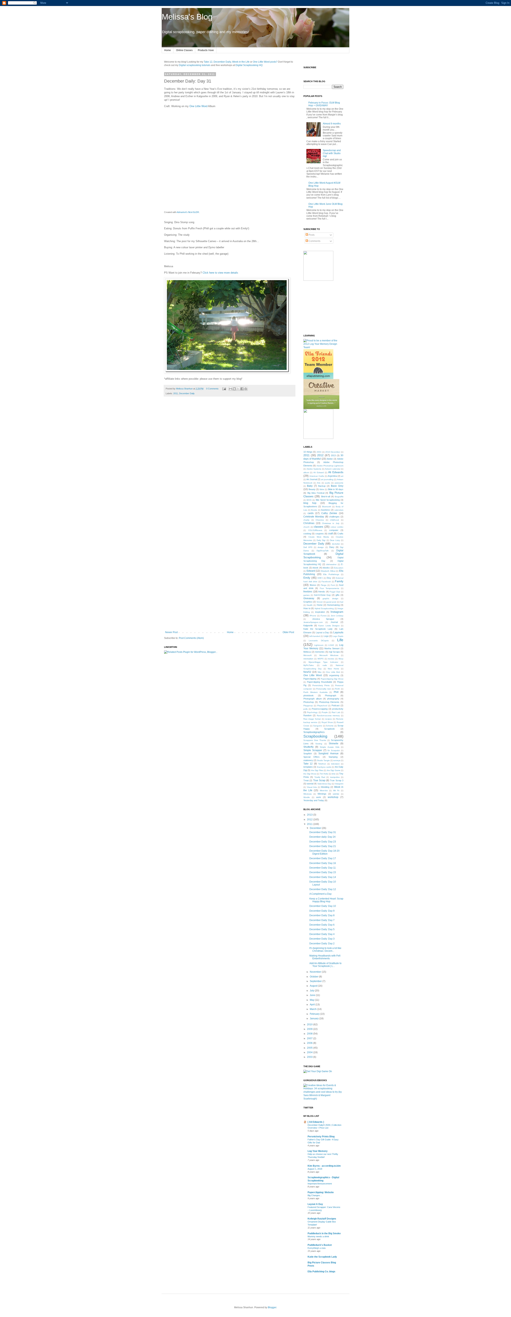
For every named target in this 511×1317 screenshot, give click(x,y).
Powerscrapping (320, 709)
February (315, 1014)
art (342, 476)
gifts (338, 595)
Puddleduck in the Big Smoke (324, 1233)
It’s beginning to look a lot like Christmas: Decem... (325, 949)
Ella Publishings (331, 574)
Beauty (312, 489)
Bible (322, 489)
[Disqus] (229, 455)
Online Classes (184, 50)
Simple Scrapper (312, 750)
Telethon (322, 764)
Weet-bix (324, 790)
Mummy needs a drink (318, 1236)
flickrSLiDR (193, 212)
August (314, 985)
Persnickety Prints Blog (321, 1136)
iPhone (313, 616)
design (321, 547)
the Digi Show (309, 774)
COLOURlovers (315, 530)
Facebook (326, 581)
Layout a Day (322, 632)
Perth (337, 689)
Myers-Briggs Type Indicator (323, 662)
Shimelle (333, 743)
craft (330, 533)
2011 (175, 393)
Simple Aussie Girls (329, 747)
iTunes (323, 616)
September (316, 981)
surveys (336, 760)
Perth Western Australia (315, 692)
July (312, 990)
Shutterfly (308, 747)
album (306, 472)
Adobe (330, 459)
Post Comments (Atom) (191, 638)
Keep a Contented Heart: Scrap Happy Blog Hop (326, 900)
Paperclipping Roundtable (319, 682)
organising (334, 675)
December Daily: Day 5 (322, 929)
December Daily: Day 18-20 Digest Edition (324, 852)
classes (318, 526)
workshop (333, 797)
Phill (336, 692)
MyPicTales (308, 665)
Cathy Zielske (329, 513)
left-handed (314, 636)
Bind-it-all (325, 496)
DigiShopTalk (323, 551)
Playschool (322, 705)
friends (321, 591)
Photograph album (312, 698)
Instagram (337, 611)
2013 (333, 455)
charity (306, 520)
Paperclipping (309, 679)
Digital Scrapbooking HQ (249, 65)
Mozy (341, 659)
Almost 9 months (332, 123)
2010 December (332, 452)
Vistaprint (339, 784)
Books (314, 510)
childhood (334, 520)
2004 (310, 1052)
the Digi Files (317, 770)
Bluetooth (326, 506)
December (316, 828)
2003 (319, 452)
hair (341, 602)
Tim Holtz (324, 774)
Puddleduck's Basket (320, 1245)
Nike (320, 672)
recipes (328, 719)
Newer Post (171, 632)
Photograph (330, 695)
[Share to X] (238, 389)
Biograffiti (339, 496)
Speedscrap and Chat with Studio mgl (332, 153)
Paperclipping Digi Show (332, 679)
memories (320, 652)
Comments (314, 241)
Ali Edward (318, 472)
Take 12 (208, 61)
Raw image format (312, 719)
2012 (320, 455)
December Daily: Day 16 (322, 863)
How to (306, 608)
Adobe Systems (314, 469)
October (314, 976)
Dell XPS (307, 547)
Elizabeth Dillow (328, 571)
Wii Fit (336, 790)
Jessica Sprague (323, 619)
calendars (338, 510)
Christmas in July (330, 523)
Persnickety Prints (321, 685)
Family (339, 581)
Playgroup (308, 705)
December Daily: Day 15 (322, 872)
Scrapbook (329, 729)
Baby (310, 486)
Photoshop (308, 702)
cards (311, 513)
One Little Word (198, 106)
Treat (306, 780)
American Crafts (316, 476)
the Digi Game (333, 770)
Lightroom (318, 645)
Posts (311, 234)
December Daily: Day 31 (322, 832)
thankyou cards (324, 767)
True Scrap (319, 780)
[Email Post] (224, 388)
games (306, 595)
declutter (336, 544)
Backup (322, 486)
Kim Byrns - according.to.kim (324, 1165)
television (335, 764)
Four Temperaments (329, 588)
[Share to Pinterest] (246, 389)
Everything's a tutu (317, 1248)
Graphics (307, 602)
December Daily (222, 61)
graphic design (330, 598)
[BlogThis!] (234, 389)
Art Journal (311, 479)
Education (338, 568)
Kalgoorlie (308, 625)
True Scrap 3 (336, 780)
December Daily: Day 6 (322, 924)
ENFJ (320, 578)
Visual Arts (312, 787)
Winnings (322, 794)
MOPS (321, 659)
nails (325, 665)
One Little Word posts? (265, 61)
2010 (310, 1024)
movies (331, 659)
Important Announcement (320, 1183)
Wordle (306, 797)
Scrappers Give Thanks (314, 740)
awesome (339, 483)
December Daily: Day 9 (322, 910)
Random (307, 715)
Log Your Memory (318, 1151)
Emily (306, 577)
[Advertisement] (229, 620)
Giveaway (308, 598)
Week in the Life (241, 61)
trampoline (335, 777)
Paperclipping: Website (321, 1192)
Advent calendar (332, 469)
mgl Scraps (334, 652)
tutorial (310, 783)
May (312, 1000)
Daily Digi (321, 540)
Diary (331, 547)
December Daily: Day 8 (322, 915)
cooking (307, 533)
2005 (310, 1047)
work (318, 797)
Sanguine (317, 726)
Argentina (332, 476)
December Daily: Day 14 (322, 877)
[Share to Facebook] (242, 389)
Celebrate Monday (313, 516)
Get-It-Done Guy (322, 595)
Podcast (336, 705)
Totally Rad (319, 777)
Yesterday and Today (313, 800)
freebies (307, 591)
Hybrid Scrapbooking (324, 608)
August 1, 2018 (315, 1169)
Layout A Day (315, 1204)
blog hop (309, 503)
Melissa (307, 652)
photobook (308, 695)
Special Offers (311, 757)
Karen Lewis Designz (328, 626)
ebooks (326, 567)
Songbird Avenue (328, 753)
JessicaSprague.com (313, 622)
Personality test (323, 689)
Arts (318, 483)
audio (327, 483)
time (334, 774)
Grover (320, 602)
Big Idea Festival (315, 493)
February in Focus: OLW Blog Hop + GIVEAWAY (324, 104)
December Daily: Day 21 (322, 846)
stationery (308, 760)
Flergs (323, 585)
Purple (325, 712)
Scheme (330, 726)
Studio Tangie (323, 760)
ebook (315, 567)
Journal (334, 622)
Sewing (318, 744)
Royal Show (327, 722)
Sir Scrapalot (333, 750)
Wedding (325, 787)
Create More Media (318, 537)
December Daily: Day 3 (322, 938)
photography (333, 698)
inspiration (320, 612)
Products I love (206, 50)
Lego (326, 636)
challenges (334, 516)
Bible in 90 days (336, 489)
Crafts (340, 533)
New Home (333, 669)
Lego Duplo (338, 636)
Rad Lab (336, 712)
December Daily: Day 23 (322, 841)
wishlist (336, 794)
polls (305, 709)
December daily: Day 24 (322, 836)
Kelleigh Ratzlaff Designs (322, 1218)
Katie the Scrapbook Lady (318, 629)
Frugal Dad (335, 592)
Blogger (272, 1307)
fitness (313, 585)
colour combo (337, 527)
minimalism (308, 659)
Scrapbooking (315, 736)
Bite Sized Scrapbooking (328, 500)
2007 (310, 1038)
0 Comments (212, 388)
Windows (307, 794)
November (316, 971)
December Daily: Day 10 (322, 906)
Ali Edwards (335, 472)
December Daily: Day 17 (322, 858)
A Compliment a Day (320, 893)
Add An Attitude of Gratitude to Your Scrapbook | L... (325, 964)
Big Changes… (315, 1195)
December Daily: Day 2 (322, 943)
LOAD (331, 645)
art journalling (327, 479)
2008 (310, 1033)
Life (340, 640)
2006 (310, 1043)
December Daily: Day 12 (322, 889)
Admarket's (182, 212)
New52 (307, 672)
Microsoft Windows (328, 655)
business (325, 510)
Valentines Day (324, 784)
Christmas (308, 523)
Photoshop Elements (329, 702)
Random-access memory (328, 715)
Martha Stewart (332, 648)
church (306, 527)
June (313, 995)
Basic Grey (337, 486)
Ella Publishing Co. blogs (321, 1271)
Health (310, 605)
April (312, 1004)
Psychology (312, 712)
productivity (337, 709)
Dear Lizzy (335, 540)
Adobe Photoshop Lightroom (330, 466)
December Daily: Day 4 (322, 934)
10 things (307, 452)
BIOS (309, 500)
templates (308, 767)
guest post (331, 602)
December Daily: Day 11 (322, 867)
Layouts (338, 632)
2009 (310, 1029)
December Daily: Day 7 (322, 920)
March (313, 1009)
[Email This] (231, 389)
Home (167, 50)
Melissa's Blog (187, 16)
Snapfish (307, 753)
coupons (319, 533)
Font (333, 585)
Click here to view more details (220, 272)
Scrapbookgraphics (314, 732)
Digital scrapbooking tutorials (194, 65)
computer (333, 530)
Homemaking (333, 605)
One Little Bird (333, 672)
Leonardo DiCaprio (319, 640)
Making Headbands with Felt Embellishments (324, 957)
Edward (311, 570)
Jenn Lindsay (337, 616)
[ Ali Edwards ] (316, 1122)
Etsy (329, 578)
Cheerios (320, 520)
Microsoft (307, 655)
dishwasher (331, 564)
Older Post (288, 632)
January (314, 1018)
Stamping (333, 757)
